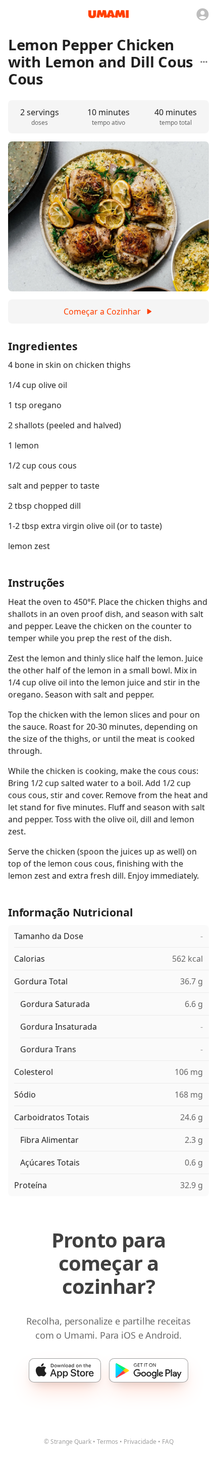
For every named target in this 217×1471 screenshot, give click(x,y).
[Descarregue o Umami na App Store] (65, 1370)
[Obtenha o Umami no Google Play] (148, 1370)
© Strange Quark (67, 1441)
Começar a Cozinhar (102, 311)
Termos (107, 1441)
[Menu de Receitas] (203, 61)
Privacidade (140, 1441)
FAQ (168, 1441)
